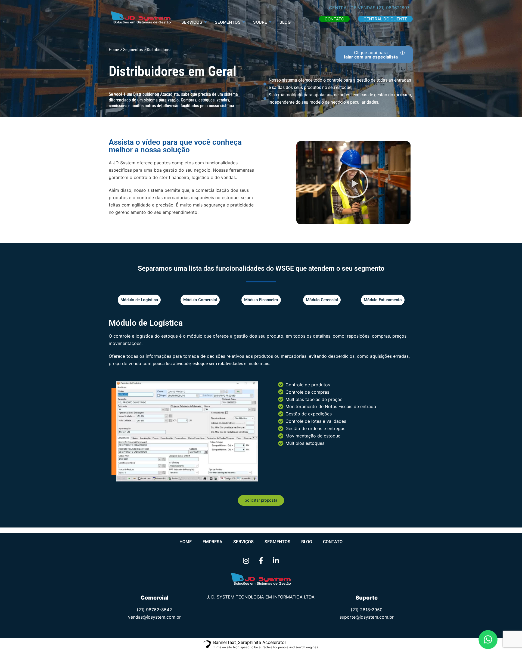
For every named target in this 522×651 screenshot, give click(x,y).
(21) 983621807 (393, 7)
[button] (334, 19)
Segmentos (277, 541)
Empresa (212, 541)
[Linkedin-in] (276, 560)
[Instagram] (246, 560)
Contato (333, 541)
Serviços (191, 22)
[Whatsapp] (488, 639)
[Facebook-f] (261, 560)
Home (185, 541)
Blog (285, 22)
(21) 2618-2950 (367, 609)
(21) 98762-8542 (154, 609)
